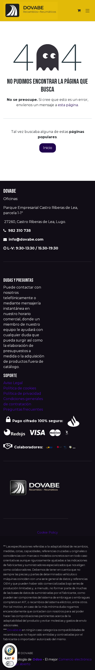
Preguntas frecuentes (23, 409)
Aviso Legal (13, 383)
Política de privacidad (22, 393)
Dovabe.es (14, 630)
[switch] (10, 663)
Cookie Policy (47, 532)
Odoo (37, 659)
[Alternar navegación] (87, 10)
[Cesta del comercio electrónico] (79, 10)
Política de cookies (19, 388)
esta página (68, 105)
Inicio (47, 148)
